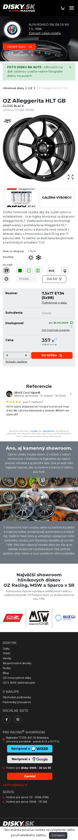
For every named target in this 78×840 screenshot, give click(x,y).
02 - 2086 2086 (39, 797)
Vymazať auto (17, 54)
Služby (7, 668)
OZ (30, 88)
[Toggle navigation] (71, 8)
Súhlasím (58, 835)
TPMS (6, 653)
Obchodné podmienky (17, 697)
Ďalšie (52, 279)
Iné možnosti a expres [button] (56, 330)
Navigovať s (21, 759)
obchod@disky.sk (15, 785)
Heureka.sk (48, 431)
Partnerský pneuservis (17, 702)
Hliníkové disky (13, 88)
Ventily (7, 658)
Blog (6, 673)
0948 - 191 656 (38, 801)
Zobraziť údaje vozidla (45, 33)
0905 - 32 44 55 (40, 767)
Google (34, 431)
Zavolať (30, 776)
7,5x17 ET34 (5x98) (53, 295)
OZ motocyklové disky (17, 677)
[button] (16, 361)
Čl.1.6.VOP (46, 313)
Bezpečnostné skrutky (17, 663)
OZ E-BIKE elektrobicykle (19, 682)
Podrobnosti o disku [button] (54, 302)
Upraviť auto (16, 46)
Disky (6, 648)
